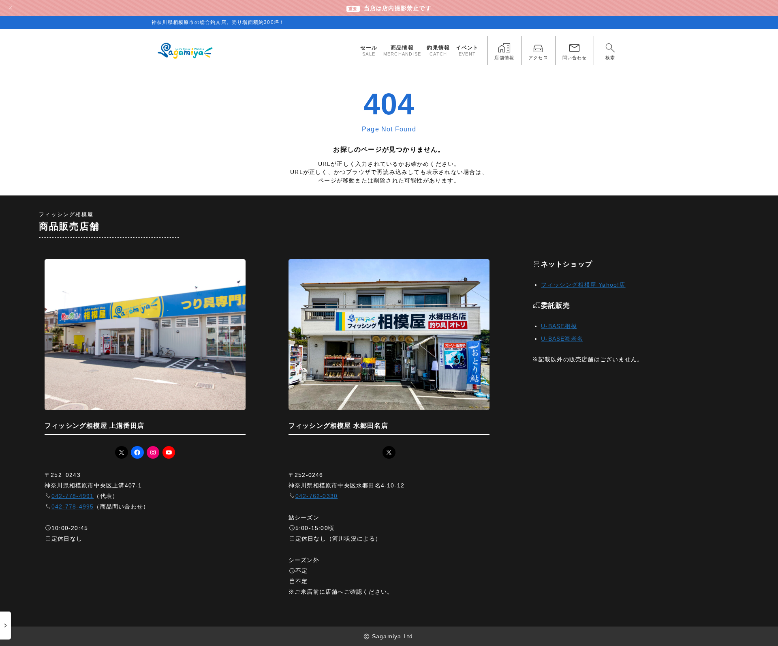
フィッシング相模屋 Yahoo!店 (583, 284)
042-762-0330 (316, 496)
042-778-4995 (72, 506)
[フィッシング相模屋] (186, 50)
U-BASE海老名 (562, 338)
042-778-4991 (72, 496)
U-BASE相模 (559, 326)
